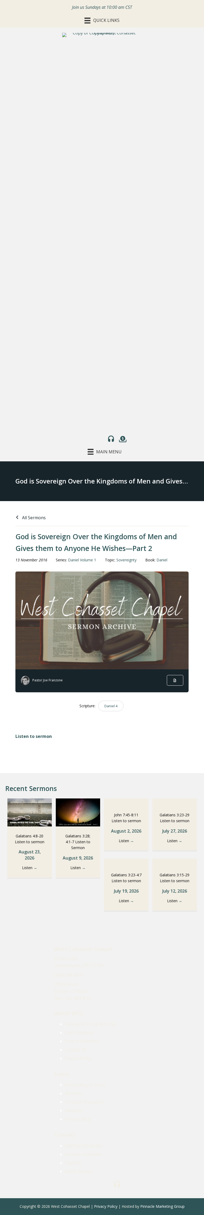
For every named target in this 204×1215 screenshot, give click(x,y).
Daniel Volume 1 (82, 559)
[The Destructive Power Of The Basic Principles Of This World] (126, 862)
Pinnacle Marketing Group (162, 1206)
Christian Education (84, 1102)
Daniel (161, 559)
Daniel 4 (110, 706)
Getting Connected (83, 1146)
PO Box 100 (65, 959)
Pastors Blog (78, 1119)
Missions (74, 1110)
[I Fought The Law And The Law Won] (174, 862)
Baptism (73, 1163)
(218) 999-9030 (68, 975)
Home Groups (79, 1171)
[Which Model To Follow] (126, 802)
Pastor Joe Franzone (47, 680)
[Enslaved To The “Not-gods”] (29, 812)
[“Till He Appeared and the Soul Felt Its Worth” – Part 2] (78, 812)
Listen (29, 867)
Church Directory (82, 1041)
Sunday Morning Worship (90, 1024)
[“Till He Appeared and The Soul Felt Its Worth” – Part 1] (174, 802)
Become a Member (83, 1154)
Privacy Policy (78, 1058)
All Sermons (33, 518)
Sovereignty (126, 559)
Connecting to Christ (85, 1085)
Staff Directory (79, 1033)
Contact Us (76, 1050)
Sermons (74, 1093)
